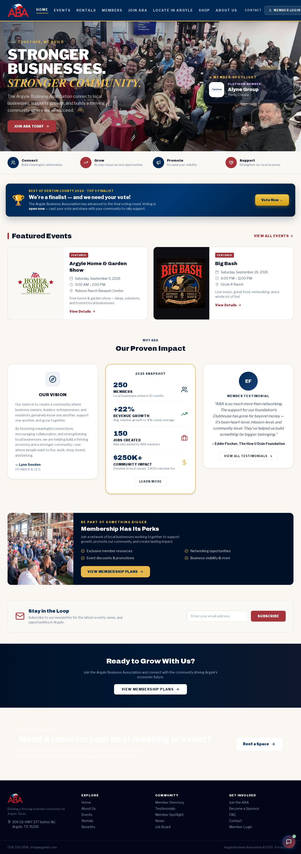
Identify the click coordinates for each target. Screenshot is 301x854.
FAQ (232, 815)
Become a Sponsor (244, 808)
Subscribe (268, 616)
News (159, 821)
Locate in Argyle (173, 10)
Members (112, 10)
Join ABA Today (29, 126)
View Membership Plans (112, 572)
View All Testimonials (245, 456)
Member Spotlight (169, 815)
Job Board (162, 827)
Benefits (88, 827)
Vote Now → (272, 200)
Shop (204, 10)
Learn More (150, 481)
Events (62, 10)
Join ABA (138, 10)
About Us (226, 10)
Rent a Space (256, 744)
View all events (271, 236)
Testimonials (165, 808)
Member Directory (169, 802)
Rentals (86, 10)
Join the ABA (239, 802)
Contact (253, 10)
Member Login (240, 827)
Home (42, 10)
